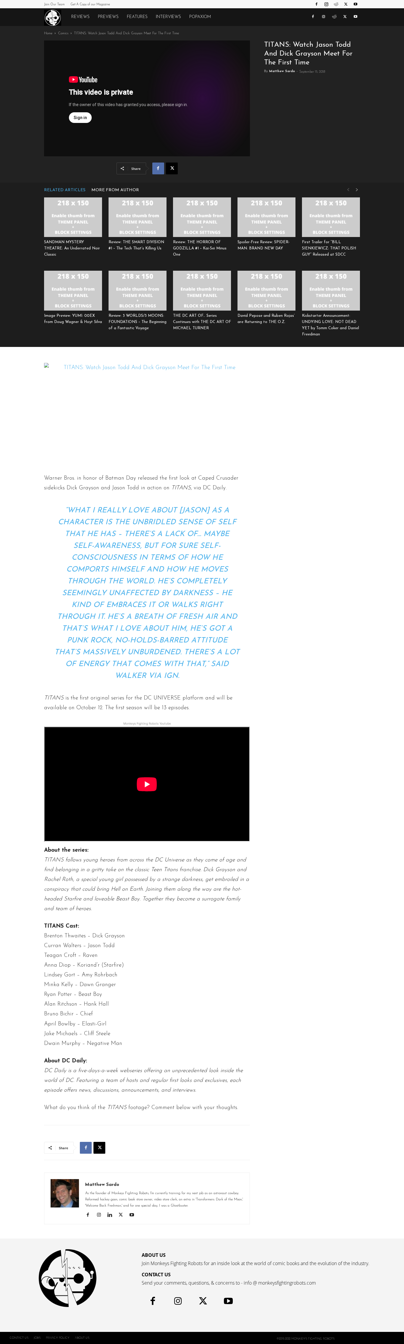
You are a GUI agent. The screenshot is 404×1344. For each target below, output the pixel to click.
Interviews (168, 17)
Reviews (80, 17)
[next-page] (357, 190)
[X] (345, 4)
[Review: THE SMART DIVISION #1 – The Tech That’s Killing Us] (138, 217)
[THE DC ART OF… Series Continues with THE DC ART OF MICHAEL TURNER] (202, 291)
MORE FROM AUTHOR (115, 190)
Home (48, 33)
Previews (108, 17)
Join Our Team (54, 4)
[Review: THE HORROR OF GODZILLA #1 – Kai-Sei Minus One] (202, 217)
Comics (63, 33)
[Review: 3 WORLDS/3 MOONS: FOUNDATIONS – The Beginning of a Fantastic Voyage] (138, 291)
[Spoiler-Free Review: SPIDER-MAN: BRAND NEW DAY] (266, 217)
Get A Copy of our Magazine (90, 4)
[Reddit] (336, 4)
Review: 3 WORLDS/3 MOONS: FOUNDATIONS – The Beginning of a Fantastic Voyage (138, 322)
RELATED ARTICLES (64, 190)
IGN (171, 676)
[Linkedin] (112, 1215)
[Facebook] (316, 4)
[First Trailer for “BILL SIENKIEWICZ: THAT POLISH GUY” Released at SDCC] (331, 217)
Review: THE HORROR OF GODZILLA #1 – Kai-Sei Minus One (200, 248)
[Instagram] (326, 4)
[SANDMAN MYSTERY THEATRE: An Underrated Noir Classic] (73, 217)
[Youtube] (355, 4)
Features (137, 17)
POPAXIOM (200, 17)
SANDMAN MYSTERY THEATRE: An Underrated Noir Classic (72, 248)
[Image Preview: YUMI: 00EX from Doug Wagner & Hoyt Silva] (73, 291)
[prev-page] (348, 190)
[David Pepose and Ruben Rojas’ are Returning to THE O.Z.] (266, 291)
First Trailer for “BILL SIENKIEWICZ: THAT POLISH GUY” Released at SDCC (329, 248)
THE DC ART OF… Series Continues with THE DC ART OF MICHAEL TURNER (202, 322)
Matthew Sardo (282, 71)
